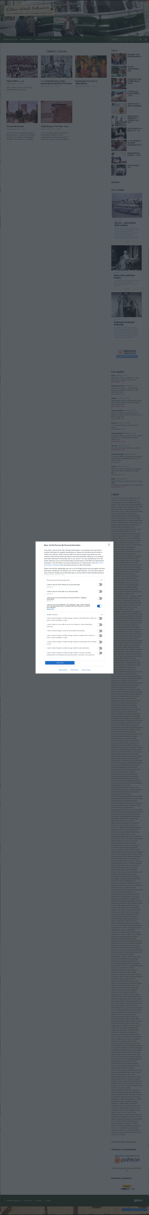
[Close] (109, 545)
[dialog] (74, 607)
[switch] (99, 584)
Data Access (74, 670)
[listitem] (74, 580)
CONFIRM (60, 663)
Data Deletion (63, 670)
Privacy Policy (86, 670)
